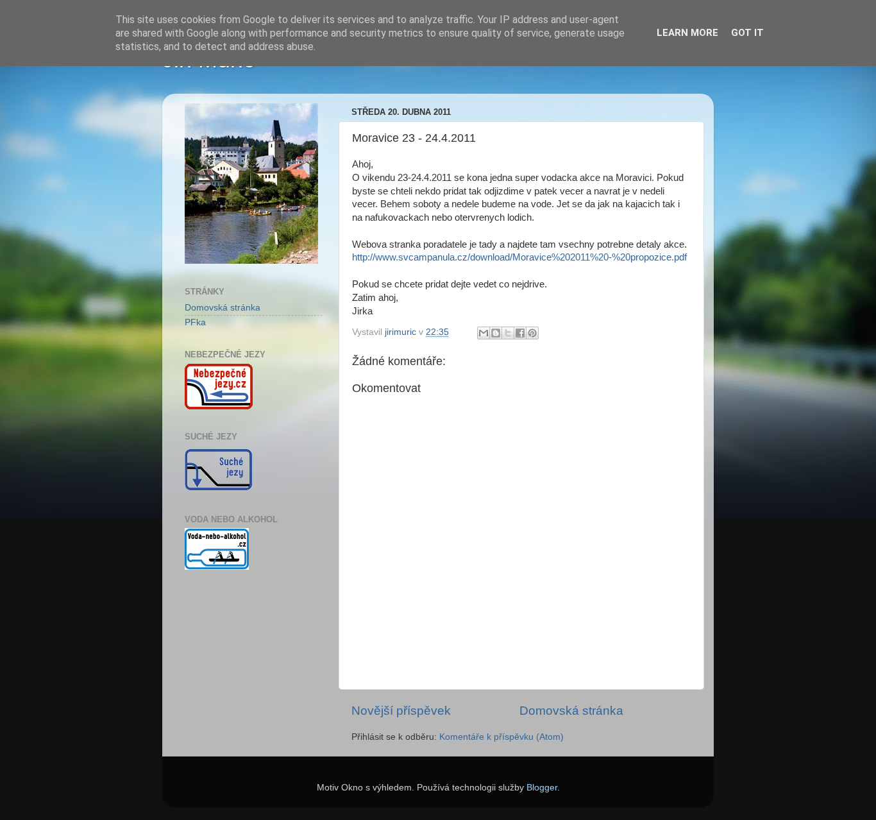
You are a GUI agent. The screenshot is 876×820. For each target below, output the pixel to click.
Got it (747, 32)
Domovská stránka (571, 710)
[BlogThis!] (495, 333)
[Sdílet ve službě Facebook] (520, 333)
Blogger (541, 787)
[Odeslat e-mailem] (483, 333)
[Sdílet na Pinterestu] (532, 333)
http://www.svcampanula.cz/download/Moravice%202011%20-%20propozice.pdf (519, 257)
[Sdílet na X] (507, 333)
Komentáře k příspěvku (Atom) (501, 737)
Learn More (687, 32)
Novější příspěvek (401, 710)
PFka (195, 322)
